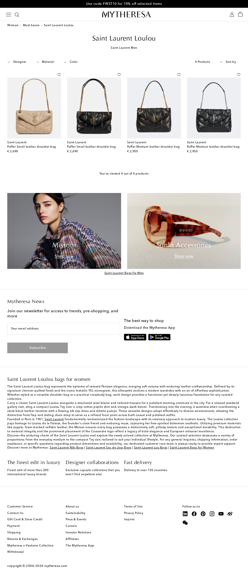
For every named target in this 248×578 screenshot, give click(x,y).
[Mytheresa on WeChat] (185, 523)
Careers (71, 526)
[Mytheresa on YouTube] (221, 514)
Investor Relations (78, 532)
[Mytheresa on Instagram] (212, 514)
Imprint (129, 519)
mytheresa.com (55, 566)
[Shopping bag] (240, 14)
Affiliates (72, 539)
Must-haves (31, 25)
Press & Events (76, 519)
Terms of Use (133, 506)
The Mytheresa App (80, 545)
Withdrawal (15, 552)
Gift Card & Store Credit (24, 519)
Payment (13, 526)
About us (72, 506)
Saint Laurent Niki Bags (67, 447)
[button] (54, 75)
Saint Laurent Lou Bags (150, 447)
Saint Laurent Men (124, 48)
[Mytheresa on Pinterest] (203, 514)
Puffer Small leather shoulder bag (31, 146)
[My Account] (232, 14)
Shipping (14, 532)
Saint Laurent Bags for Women (192, 447)
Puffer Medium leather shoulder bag (153, 146)
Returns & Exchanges (22, 539)
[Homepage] (124, 14)
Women (13, 25)
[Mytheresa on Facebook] (194, 514)
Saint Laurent (54, 419)
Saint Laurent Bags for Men (124, 273)
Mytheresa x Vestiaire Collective (30, 545)
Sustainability (75, 513)
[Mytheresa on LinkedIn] (185, 514)
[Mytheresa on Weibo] (230, 514)
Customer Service (20, 506)
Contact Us (15, 513)
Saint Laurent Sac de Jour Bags (108, 447)
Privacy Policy (133, 513)
